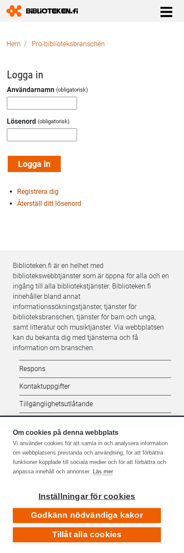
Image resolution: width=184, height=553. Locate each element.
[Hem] (45, 11)
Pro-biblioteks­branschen (68, 44)
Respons (32, 369)
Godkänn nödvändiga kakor (87, 515)
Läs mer (103, 471)
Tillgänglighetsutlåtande (56, 404)
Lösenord (21, 121)
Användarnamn (30, 90)
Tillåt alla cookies (87, 534)
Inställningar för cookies (87, 496)
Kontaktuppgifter (44, 386)
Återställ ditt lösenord (49, 203)
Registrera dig (38, 191)
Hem (13, 44)
